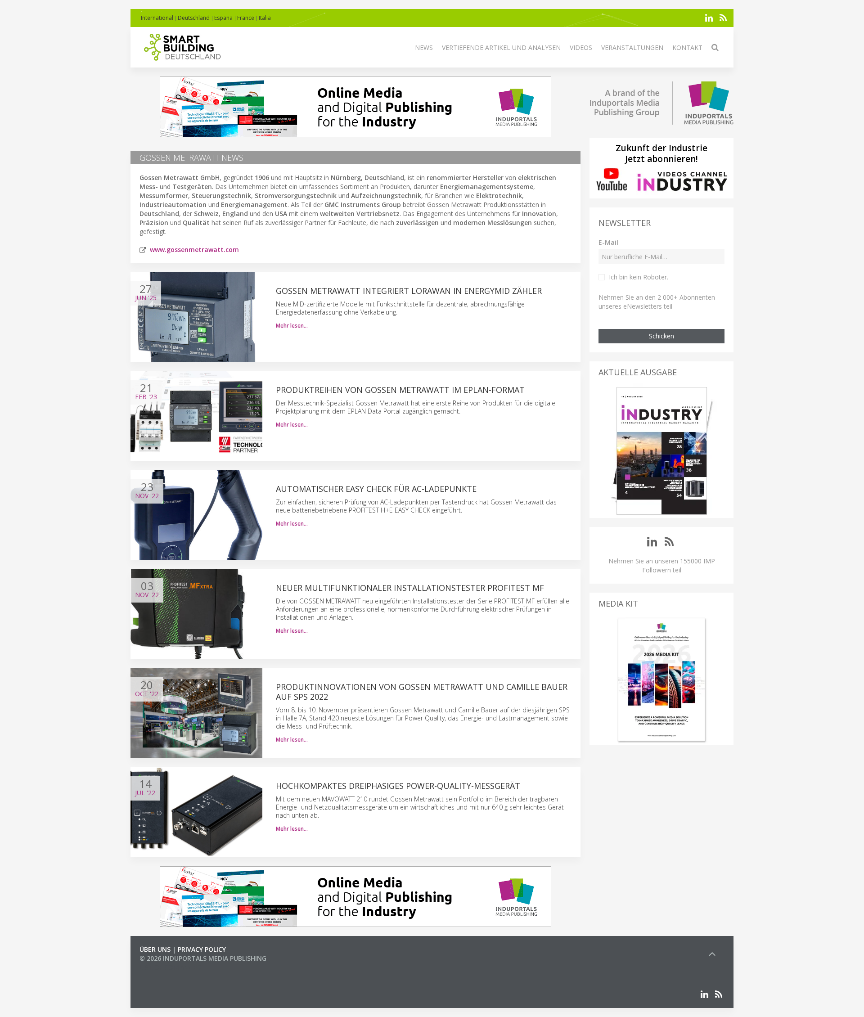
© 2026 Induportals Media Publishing (203, 958)
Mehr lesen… (292, 325)
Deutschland (194, 18)
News (424, 47)
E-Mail (608, 242)
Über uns (155, 949)
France (245, 18)
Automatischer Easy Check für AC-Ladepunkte (376, 488)
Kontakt (687, 47)
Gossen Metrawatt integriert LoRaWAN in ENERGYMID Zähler (409, 290)
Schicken (661, 336)
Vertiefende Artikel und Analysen (501, 47)
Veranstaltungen (632, 47)
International (157, 18)
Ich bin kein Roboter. (638, 277)
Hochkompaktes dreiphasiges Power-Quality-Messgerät (398, 785)
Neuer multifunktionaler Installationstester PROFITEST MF (410, 587)
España (223, 18)
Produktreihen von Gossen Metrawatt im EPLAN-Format (400, 389)
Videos (581, 47)
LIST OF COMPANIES (170, 967)
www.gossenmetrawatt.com (194, 249)
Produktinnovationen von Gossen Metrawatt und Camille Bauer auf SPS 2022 (421, 691)
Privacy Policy (202, 949)
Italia (265, 18)
